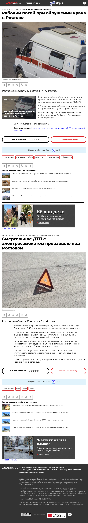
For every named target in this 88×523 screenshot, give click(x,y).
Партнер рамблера (39, 514)
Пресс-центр (42, 467)
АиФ (19, 79)
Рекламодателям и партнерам (71, 470)
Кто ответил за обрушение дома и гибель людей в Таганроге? (34, 188)
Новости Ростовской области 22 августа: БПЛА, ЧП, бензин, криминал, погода (40, 427)
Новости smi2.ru (9, 228)
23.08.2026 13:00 (7, 235)
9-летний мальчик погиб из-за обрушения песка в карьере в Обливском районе (40, 181)
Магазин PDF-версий (56, 467)
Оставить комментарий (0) (68, 139)
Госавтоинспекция (8, 310)
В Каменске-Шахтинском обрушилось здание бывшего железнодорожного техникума (43, 196)
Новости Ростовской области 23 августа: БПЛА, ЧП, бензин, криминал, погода (40, 412)
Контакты (54, 470)
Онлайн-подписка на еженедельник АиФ (34, 470)
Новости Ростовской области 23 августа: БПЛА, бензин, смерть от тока (37, 420)
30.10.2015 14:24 (7, 9)
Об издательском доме (28, 467)
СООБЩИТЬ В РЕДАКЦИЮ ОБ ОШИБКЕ (31, 472)
